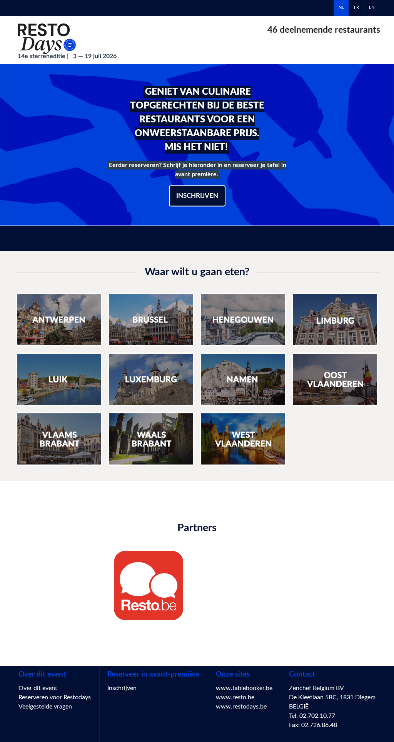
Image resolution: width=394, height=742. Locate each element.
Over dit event (37, 688)
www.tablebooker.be (244, 688)
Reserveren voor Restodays (54, 697)
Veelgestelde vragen (45, 707)
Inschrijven (197, 195)
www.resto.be (235, 697)
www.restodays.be (241, 707)
